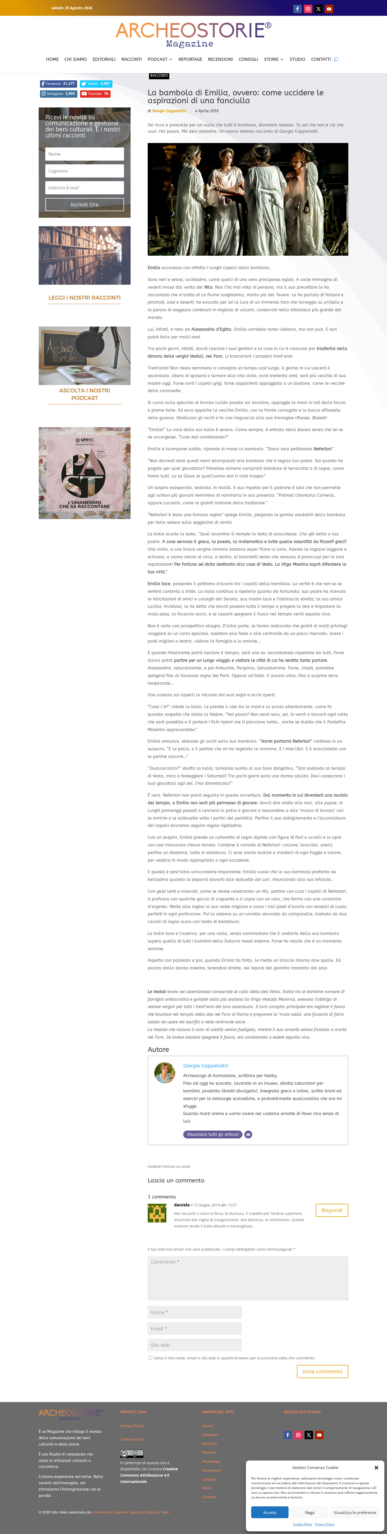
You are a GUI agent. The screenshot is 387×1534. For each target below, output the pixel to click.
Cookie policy (131, 1439)
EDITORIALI (104, 59)
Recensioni (211, 1470)
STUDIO (297, 59)
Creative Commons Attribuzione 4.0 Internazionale (149, 1475)
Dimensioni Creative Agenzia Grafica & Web (130, 1512)
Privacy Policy (325, 1524)
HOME (52, 59)
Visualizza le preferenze (355, 1512)
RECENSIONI (220, 59)
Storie (207, 1488)
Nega (309, 1512)
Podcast (209, 1452)
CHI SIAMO (75, 59)
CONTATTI (321, 59)
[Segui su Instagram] (308, 9)
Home (207, 1426)
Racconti (159, 75)
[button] (376, 1467)
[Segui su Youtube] (329, 9)
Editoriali (210, 1435)
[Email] (248, 1134)
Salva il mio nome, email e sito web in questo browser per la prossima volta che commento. (234, 1357)
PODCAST (157, 59)
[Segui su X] (318, 9)
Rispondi (332, 1210)
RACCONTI (131, 59)
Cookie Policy (302, 1524)
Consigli (209, 1479)
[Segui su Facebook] (297, 9)
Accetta (269, 1512)
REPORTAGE (190, 59)
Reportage (211, 1461)
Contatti (209, 1497)
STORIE (271, 59)
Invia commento (323, 1371)
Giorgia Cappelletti (169, 111)
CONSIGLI (248, 59)
